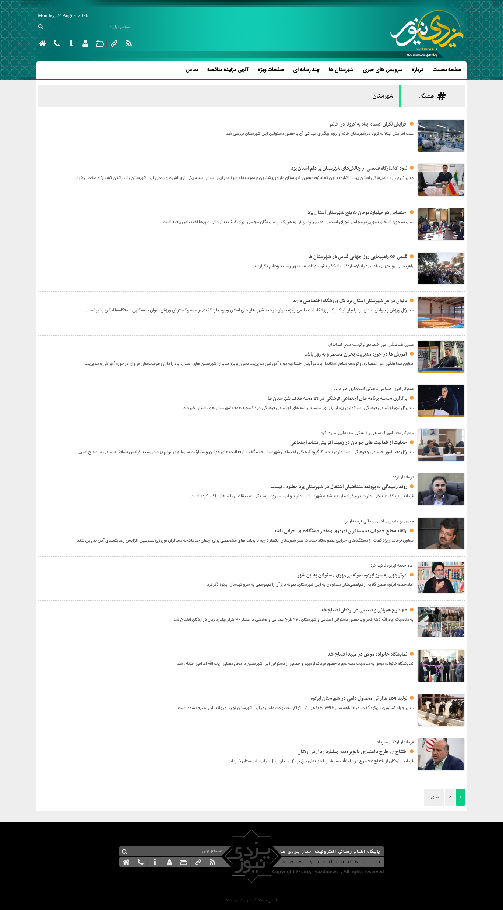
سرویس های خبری (382, 70)
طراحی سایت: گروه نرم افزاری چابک (251, 900)
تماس (192, 70)
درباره (417, 70)
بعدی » (434, 797)
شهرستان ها (341, 70)
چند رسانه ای (306, 70)
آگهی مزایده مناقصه (228, 70)
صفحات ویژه (271, 70)
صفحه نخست (447, 70)
